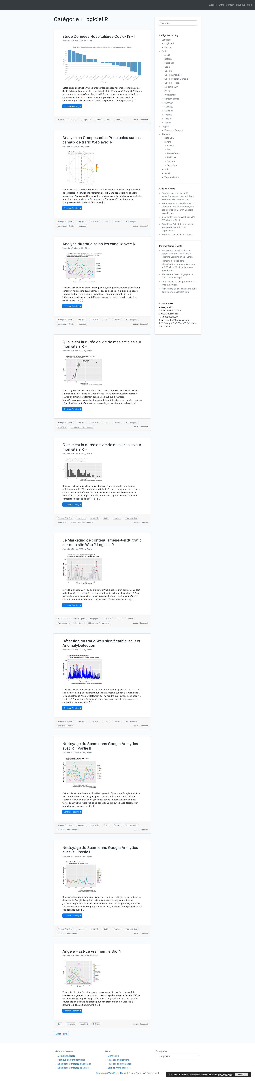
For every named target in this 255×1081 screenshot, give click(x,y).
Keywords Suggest (173, 130)
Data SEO (62, 618)
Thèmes (119, 120)
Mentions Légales (66, 1055)
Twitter (167, 118)
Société (171, 161)
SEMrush (168, 102)
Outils (98, 120)
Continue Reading (72, 106)
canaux (83, 226)
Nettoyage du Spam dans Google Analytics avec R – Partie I (100, 849)
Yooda (167, 122)
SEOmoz (168, 110)
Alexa (167, 55)
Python (167, 47)
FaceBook (169, 63)
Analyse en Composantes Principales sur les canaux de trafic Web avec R (101, 139)
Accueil (213, 4)
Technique (172, 165)
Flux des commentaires (119, 1063)
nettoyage (72, 829)
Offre (221, 4)
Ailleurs (170, 145)
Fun (59, 1024)
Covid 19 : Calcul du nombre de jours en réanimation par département (178, 227)
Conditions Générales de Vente (73, 1067)
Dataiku (61, 120)
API (60, 829)
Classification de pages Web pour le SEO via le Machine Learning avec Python (177, 253)
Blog (249, 4)
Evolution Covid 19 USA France (177, 234)
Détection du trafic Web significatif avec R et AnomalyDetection (101, 643)
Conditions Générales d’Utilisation (75, 1063)
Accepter (241, 1074)
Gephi (167, 66)
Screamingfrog (171, 98)
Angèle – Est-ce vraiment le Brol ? (91, 951)
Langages (74, 120)
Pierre (89, 41)
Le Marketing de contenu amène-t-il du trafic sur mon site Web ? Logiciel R (102, 542)
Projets (165, 126)
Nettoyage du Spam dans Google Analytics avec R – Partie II (100, 745)
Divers (167, 141)
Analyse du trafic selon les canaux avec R (98, 244)
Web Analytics (131, 221)
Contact (230, 4)
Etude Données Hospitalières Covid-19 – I (98, 36)
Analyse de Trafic (66, 226)
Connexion (113, 1055)
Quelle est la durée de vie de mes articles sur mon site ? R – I (101, 447)
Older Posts (61, 1033)
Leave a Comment (140, 120)
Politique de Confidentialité (71, 1059)
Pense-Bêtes (173, 153)
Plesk (167, 90)
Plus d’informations (225, 1074)
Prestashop (170, 94)
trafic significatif (66, 726)
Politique (171, 157)
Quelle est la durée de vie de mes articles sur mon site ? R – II (101, 344)
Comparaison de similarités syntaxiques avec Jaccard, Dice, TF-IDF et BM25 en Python (178, 196)
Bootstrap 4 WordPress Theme (111, 1073)
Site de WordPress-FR (119, 1067)
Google (168, 70)
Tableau (168, 114)
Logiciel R (87, 120)
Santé (108, 120)
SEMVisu (168, 106)
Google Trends (171, 82)
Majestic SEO (171, 86)
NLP (166, 169)
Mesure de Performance (83, 427)
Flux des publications (118, 1059)
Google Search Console (176, 78)
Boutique (240, 4)
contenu (62, 427)
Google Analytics (65, 221)
